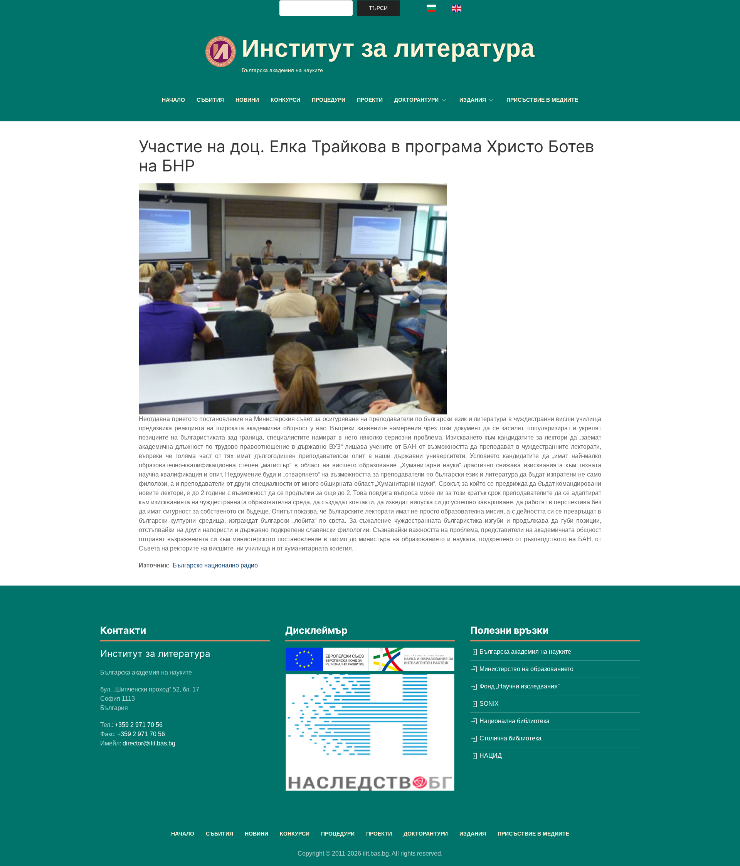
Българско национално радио (215, 565)
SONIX (488, 703)
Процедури (328, 100)
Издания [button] (472, 100)
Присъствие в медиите (542, 100)
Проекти (370, 100)
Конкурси (285, 100)
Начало (173, 100)
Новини (247, 100)
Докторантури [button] (416, 100)
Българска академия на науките (524, 651)
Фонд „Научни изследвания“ (519, 686)
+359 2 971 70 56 (139, 725)
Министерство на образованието (526, 669)
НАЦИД (490, 755)
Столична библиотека (510, 738)
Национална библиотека (514, 721)
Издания (472, 834)
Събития (210, 100)
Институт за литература (388, 48)
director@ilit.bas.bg (149, 743)
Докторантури (426, 834)
